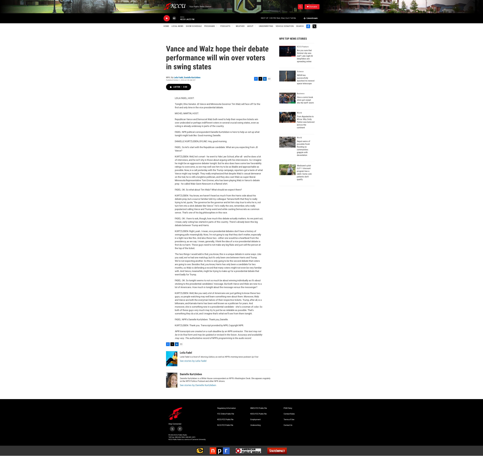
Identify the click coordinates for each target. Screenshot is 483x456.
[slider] (178, 18)
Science (300, 72)
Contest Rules (289, 414)
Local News (177, 26)
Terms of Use (289, 419)
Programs (209, 26)
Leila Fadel (178, 77)
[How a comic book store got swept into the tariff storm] (287, 98)
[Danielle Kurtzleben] (171, 380)
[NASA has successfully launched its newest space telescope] (287, 76)
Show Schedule (194, 26)
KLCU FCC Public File (225, 425)
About (250, 26)
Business (301, 94)
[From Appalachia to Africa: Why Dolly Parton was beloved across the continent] (287, 117)
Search (300, 26)
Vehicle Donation (285, 26)
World (299, 113)
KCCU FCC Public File (225, 419)
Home (166, 26)
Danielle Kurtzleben (192, 77)
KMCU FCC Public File (258, 408)
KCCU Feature (303, 47)
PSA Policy (288, 408)
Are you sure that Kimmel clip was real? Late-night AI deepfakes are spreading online (305, 56)
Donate (313, 6)
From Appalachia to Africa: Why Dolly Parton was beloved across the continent (305, 122)
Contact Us (288, 425)
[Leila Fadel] (171, 358)
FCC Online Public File (225, 414)
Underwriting (266, 26)
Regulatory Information (226, 408)
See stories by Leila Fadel (193, 360)
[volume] (174, 18)
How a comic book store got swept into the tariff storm (305, 100)
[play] (167, 18)
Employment (255, 419)
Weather (240, 26)
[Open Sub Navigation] (217, 26)
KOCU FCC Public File (258, 414)
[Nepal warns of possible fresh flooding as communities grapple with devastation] (287, 142)
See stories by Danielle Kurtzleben (198, 385)
